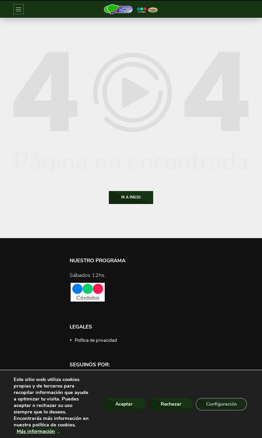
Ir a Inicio (131, 197)
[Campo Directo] (131, 9)
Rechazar (171, 404)
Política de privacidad (96, 340)
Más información (36, 431)
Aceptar (123, 404)
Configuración (221, 404)
